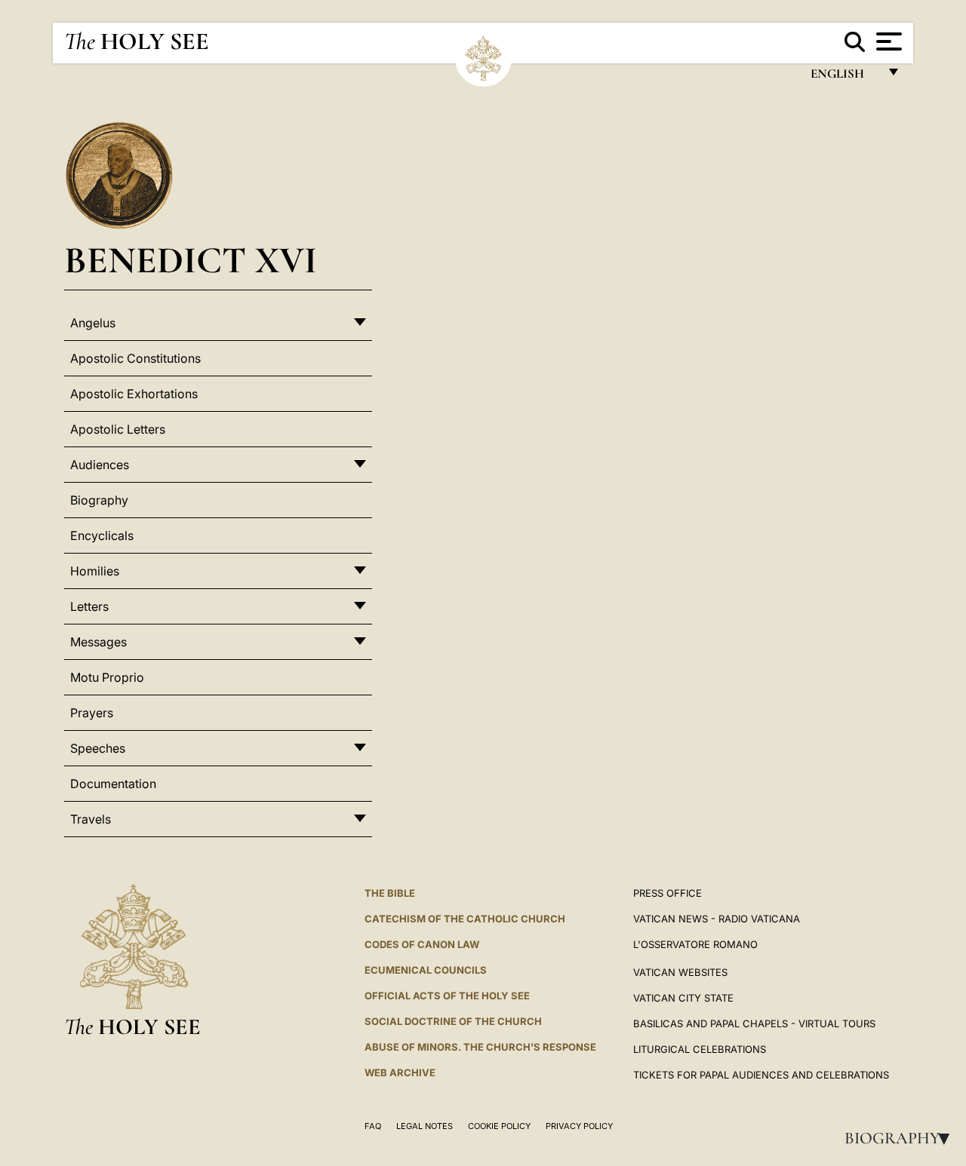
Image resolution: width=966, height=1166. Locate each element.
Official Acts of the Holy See (447, 996)
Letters (89, 606)
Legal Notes (424, 1126)
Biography (901, 1138)
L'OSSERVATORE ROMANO (695, 944)
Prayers (91, 712)
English (844, 77)
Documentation (113, 783)
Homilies (94, 570)
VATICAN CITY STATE (683, 998)
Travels (90, 819)
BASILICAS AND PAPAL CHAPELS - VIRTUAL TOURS (754, 1023)
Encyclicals (102, 535)
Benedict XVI (190, 260)
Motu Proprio (107, 677)
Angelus (92, 322)
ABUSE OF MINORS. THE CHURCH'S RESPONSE (480, 1047)
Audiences (99, 464)
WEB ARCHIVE (400, 1072)
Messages (98, 641)
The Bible (390, 893)
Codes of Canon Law (422, 944)
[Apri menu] (887, 41)
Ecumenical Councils (426, 970)
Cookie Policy (499, 1126)
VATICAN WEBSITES (680, 972)
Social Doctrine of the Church (453, 1021)
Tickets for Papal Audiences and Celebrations (761, 1075)
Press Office (667, 893)
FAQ (373, 1126)
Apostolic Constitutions (135, 358)
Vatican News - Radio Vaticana (716, 919)
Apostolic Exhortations (134, 393)
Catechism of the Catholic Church (465, 919)
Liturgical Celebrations (699, 1049)
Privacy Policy (579, 1126)
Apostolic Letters (117, 429)
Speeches (97, 748)
